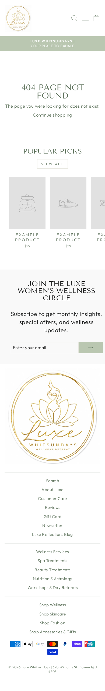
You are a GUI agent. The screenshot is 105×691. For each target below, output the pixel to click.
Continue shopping (52, 115)
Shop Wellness (52, 604)
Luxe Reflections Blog (52, 534)
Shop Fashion (52, 622)
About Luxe (52, 489)
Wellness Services (52, 551)
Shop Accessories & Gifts (52, 631)
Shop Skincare (52, 614)
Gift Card (53, 516)
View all (52, 164)
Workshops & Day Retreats (52, 587)
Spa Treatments (52, 560)
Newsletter (52, 525)
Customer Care (52, 498)
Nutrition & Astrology (52, 578)
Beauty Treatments (52, 569)
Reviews (52, 507)
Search (52, 480)
